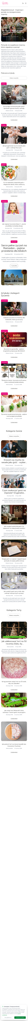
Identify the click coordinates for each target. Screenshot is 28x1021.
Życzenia (4, 201)
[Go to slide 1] (22, 39)
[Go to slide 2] (23, 39)
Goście (5, 27)
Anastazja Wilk (6, 36)
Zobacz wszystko (14, 78)
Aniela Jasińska (9, 186)
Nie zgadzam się (8, 1017)
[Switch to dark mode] (23, 3)
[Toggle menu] (25, 3)
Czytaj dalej (14, 265)
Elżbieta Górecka (9, 110)
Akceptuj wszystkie (20, 1017)
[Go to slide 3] (24, 39)
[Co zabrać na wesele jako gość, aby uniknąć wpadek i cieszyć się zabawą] (14, 29)
